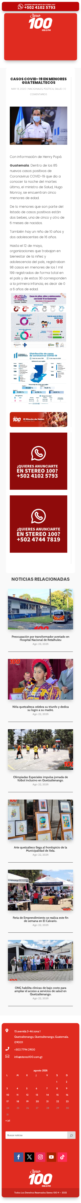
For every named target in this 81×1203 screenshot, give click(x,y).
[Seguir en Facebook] (18, 1157)
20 (37, 1101)
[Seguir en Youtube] (51, 1157)
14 (47, 1094)
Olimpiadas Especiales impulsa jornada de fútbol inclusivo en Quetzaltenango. (40, 778)
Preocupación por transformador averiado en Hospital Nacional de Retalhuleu (40, 638)
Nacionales (35, 89)
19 (27, 1101)
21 (47, 1101)
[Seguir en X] (29, 1157)
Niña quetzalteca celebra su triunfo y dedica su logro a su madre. (40, 708)
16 (67, 1094)
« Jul (7, 1120)
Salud (58, 89)
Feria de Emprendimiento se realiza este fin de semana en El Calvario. (40, 919)
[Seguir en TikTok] (62, 1157)
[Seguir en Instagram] (40, 1157)
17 (7, 1101)
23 (67, 1101)
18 (18, 1101)
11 (17, 1094)
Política (49, 89)
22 (57, 1101)
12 (27, 1094)
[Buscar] (71, 1135)
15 (57, 1094)
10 (7, 1094)
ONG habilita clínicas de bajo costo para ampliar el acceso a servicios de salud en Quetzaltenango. (40, 991)
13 (37, 1094)
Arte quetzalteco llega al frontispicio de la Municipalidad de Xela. (40, 849)
